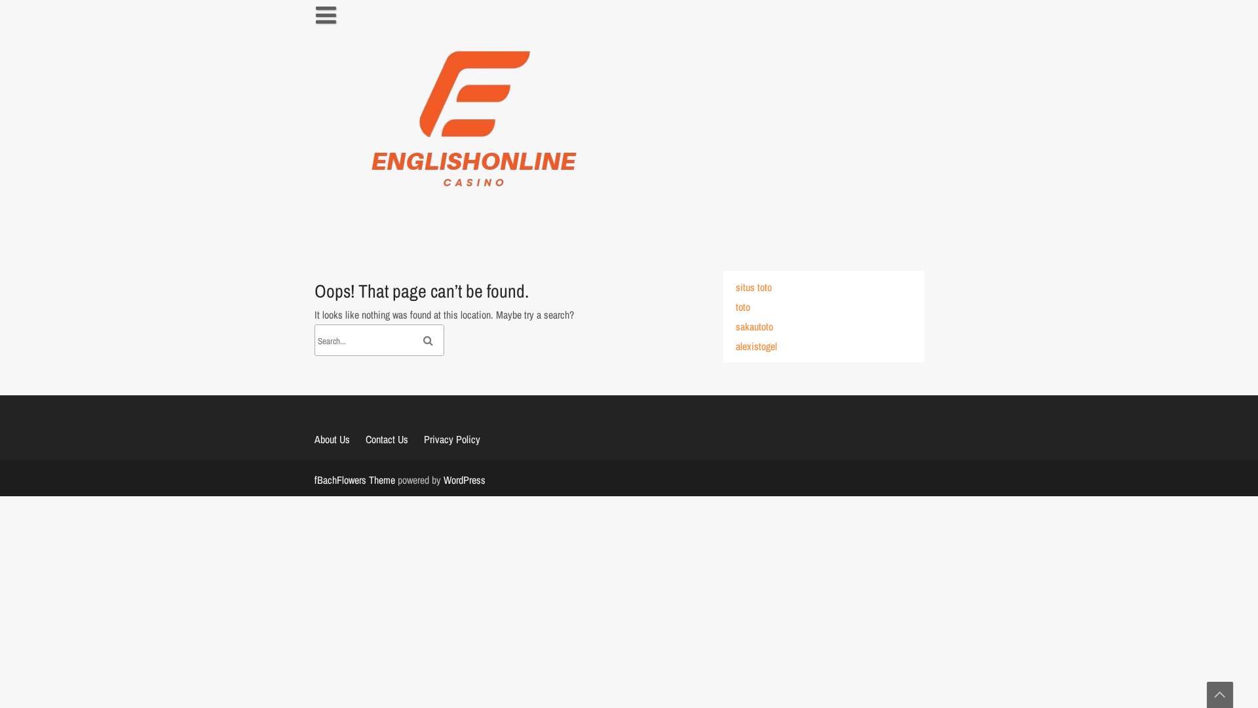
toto (743, 307)
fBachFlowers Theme (354, 480)
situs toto (754, 287)
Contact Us (387, 439)
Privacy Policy (452, 439)
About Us (332, 439)
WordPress (465, 480)
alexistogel (756, 346)
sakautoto (754, 326)
